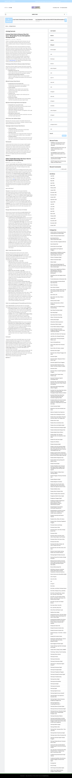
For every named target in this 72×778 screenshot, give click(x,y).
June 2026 (52, 178)
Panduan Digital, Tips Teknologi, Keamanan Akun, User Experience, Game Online (58, 436)
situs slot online (54, 578)
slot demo (52, 105)
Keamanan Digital (54, 356)
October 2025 (53, 197)
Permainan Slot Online (55, 541)
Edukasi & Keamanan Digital (56, 259)
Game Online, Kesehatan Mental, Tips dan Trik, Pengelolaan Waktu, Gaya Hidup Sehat (58, 291)
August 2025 (53, 201)
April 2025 (52, 211)
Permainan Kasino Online (55, 527)
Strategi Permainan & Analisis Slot (57, 630)
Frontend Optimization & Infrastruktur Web (58, 279)
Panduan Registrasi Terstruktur (56, 481)
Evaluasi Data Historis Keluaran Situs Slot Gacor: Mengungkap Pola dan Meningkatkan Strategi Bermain (18, 36)
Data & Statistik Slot (54, 244)
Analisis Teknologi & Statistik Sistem (57, 235)
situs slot (52, 82)
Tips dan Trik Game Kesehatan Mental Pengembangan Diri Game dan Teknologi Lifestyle (58, 746)
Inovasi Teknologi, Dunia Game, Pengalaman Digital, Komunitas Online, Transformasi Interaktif (58, 330)
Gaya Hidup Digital (54, 312)
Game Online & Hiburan (55, 287)
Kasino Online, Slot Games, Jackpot (57, 348)
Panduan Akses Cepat (55, 420)
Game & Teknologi (54, 285)
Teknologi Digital (54, 688)
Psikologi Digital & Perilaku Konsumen (58, 554)
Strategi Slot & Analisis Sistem (56, 636)
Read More (8, 155)
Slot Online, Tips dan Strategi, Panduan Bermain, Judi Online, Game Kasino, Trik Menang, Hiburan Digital (58, 598)
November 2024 (53, 223)
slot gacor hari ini (54, 124)
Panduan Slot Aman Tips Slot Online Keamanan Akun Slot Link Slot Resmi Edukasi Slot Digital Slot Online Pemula (58, 485)
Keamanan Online (54, 368)
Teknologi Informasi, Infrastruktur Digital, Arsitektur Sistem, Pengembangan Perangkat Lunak (58, 712)
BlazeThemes (45, 775)
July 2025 (52, 204)
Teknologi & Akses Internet (56, 654)
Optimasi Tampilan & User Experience (58, 412)
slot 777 (52, 77)
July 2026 (52, 176)
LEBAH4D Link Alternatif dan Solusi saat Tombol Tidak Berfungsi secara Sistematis (58, 149)
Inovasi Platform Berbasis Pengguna (57, 326)
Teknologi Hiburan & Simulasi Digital (57, 706)
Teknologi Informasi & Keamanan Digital (58, 708)
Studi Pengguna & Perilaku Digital (57, 643)
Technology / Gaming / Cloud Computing (58, 651)
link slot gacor (53, 49)
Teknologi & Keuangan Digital (56, 669)
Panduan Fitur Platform (55, 441)
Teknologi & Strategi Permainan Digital (58, 674)
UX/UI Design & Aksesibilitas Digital (57, 767)
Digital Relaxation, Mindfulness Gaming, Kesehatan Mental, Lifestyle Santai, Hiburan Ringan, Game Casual (58, 253)
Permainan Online (54, 533)
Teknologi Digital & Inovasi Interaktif (57, 693)
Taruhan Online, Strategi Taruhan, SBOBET (58, 649)
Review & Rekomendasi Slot (56, 567)
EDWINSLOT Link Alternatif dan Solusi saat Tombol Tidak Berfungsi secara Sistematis (58, 144)
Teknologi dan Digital (54, 683)
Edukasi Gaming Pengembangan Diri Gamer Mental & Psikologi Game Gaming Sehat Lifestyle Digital (58, 265)
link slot (52, 63)
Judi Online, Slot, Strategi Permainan (57, 336)
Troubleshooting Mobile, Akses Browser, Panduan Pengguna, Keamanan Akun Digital (58, 759)
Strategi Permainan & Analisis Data (57, 628)
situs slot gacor (12, 60)
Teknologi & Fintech (54, 656)
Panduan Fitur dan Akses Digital (56, 439)
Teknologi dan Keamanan (55, 686)
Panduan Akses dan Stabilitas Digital (57, 425)
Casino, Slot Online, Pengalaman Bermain (58, 241)
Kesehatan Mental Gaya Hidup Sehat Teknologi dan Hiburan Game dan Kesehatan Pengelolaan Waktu (57, 396)
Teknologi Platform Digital (55, 724)
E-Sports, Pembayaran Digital (56, 257)
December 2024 (53, 220)
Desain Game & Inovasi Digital (56, 246)
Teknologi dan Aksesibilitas (56, 681)
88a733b (8, 39)
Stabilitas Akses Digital (55, 612)
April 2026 (52, 183)
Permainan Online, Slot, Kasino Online (58, 539)
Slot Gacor (53, 58)
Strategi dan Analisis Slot (55, 625)
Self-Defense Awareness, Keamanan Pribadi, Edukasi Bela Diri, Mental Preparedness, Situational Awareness (57, 570)
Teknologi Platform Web (55, 726)
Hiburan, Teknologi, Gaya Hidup (56, 317)
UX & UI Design (53, 765)
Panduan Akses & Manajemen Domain (58, 414)
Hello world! (64, 169)
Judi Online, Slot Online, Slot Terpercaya (58, 333)
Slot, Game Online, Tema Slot (56, 605)
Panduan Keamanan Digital (56, 444)
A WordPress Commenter (55, 169)
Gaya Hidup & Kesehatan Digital (56, 310)
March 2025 (53, 213)
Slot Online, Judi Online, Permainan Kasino (58, 588)
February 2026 (53, 187)
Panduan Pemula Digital (55, 463)
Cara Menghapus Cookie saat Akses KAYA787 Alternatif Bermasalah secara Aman (37, 19)
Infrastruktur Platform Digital (56, 324)
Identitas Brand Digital (55, 319)
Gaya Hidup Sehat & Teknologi (56, 314)
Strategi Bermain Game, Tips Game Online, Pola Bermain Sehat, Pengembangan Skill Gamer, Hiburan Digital (58, 616)
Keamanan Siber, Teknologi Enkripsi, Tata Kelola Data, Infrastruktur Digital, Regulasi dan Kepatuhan (58, 383)
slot (13, 179)
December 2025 (53, 192)
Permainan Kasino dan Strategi (56, 525)
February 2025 (53, 215)
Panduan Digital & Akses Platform (57, 432)
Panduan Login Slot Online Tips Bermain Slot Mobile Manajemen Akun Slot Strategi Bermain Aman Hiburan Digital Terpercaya (58, 454)
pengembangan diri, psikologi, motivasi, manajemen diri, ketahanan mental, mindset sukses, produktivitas (58, 512)
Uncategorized (53, 763)
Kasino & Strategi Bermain (55, 342)
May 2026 (52, 180)
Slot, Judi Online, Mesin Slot (56, 607)
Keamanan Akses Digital (55, 350)
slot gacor (52, 91)
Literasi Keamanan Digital (55, 406)
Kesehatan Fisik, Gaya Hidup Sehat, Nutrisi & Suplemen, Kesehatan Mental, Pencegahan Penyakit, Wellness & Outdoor (58, 391)
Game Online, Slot (54, 294)
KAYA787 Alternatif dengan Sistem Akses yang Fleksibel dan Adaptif (48, 1)
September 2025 (54, 199)
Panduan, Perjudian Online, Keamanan (58, 493)
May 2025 (52, 208)
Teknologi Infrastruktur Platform (57, 716)
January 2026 (53, 190)
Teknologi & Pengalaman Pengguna (57, 672)
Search (51, 133)
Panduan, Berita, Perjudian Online (57, 491)
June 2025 (52, 206)
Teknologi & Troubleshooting (56, 676)
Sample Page (35, 14)
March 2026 (53, 185)
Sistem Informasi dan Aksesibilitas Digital (58, 574)
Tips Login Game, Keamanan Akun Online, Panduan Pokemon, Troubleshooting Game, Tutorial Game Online (58, 751)
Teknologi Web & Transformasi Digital (58, 732)
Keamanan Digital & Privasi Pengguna (57, 362)
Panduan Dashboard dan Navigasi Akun (58, 429)
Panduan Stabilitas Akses (55, 488)
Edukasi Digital (53, 262)
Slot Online (53, 586)
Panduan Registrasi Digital (55, 479)
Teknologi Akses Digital (55, 679)
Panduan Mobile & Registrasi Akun (57, 457)
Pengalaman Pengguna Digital (56, 498)
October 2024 (53, 225)
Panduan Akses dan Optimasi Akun (57, 422)
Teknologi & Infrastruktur (55, 659)
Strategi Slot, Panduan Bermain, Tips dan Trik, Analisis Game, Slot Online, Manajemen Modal (58, 640)
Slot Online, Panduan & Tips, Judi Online (58, 590)
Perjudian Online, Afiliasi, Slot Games (57, 519)
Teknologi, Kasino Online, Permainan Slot (58, 735)
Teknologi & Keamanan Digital (56, 667)
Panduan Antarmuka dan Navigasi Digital (58, 427)
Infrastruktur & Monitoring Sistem (57, 321)
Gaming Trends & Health (55, 300)
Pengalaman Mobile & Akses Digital (57, 496)
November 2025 (53, 194)
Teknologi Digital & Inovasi (56, 690)
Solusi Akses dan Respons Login (57, 609)
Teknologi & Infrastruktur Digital (56, 661)
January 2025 (53, 218)
